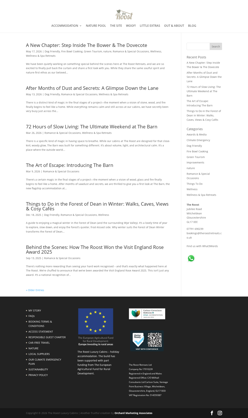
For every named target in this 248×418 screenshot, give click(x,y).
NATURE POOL (96, 26)
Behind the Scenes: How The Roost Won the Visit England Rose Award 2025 (95, 249)
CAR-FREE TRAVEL (39, 342)
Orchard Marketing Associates (133, 413)
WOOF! (131, 26)
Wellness (155, 51)
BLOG (192, 26)
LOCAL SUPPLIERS (39, 354)
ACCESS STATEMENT (41, 331)
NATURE (33, 348)
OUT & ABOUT (174, 26)
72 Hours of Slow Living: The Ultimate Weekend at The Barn (91, 126)
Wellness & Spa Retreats (41, 55)
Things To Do (194, 183)
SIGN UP (200, 3)
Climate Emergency (198, 140)
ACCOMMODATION (64, 26)
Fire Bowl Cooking (72, 51)
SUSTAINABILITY (38, 369)
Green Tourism (93, 51)
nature (107, 51)
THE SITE (116, 26)
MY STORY (35, 310)
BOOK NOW (216, 3)
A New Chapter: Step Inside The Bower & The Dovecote (86, 45)
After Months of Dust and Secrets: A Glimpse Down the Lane (92, 88)
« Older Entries (35, 290)
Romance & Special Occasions (131, 51)
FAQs (32, 316)
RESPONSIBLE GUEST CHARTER (47, 337)
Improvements (195, 162)
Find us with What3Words (202, 246)
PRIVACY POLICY (38, 375)
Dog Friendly (52, 51)
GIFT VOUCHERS (180, 3)
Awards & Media (197, 134)
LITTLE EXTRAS (150, 26)
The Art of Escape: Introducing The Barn (69, 165)
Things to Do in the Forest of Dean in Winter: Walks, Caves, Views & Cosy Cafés (97, 206)
